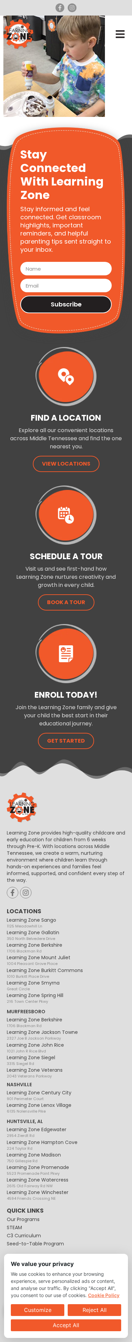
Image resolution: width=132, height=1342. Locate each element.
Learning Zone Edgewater (36, 1132)
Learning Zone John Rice (35, 1047)
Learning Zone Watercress (37, 1182)
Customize (37, 1310)
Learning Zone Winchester (37, 1195)
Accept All (66, 1325)
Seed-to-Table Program (35, 1243)
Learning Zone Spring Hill (35, 998)
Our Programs (23, 1219)
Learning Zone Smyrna (33, 985)
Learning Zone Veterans (35, 1072)
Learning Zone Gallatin (33, 935)
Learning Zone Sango (31, 922)
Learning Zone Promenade (38, 1170)
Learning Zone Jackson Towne (42, 1035)
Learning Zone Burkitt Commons (45, 973)
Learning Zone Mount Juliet (38, 960)
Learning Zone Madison (34, 1157)
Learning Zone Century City (39, 1095)
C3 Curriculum (24, 1235)
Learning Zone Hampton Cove (42, 1145)
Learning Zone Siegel (31, 1060)
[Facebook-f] (60, 7)
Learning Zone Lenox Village (39, 1108)
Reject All (95, 1310)
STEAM (14, 1227)
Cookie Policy (103, 1295)
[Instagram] (72, 7)
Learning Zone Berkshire (34, 947)
